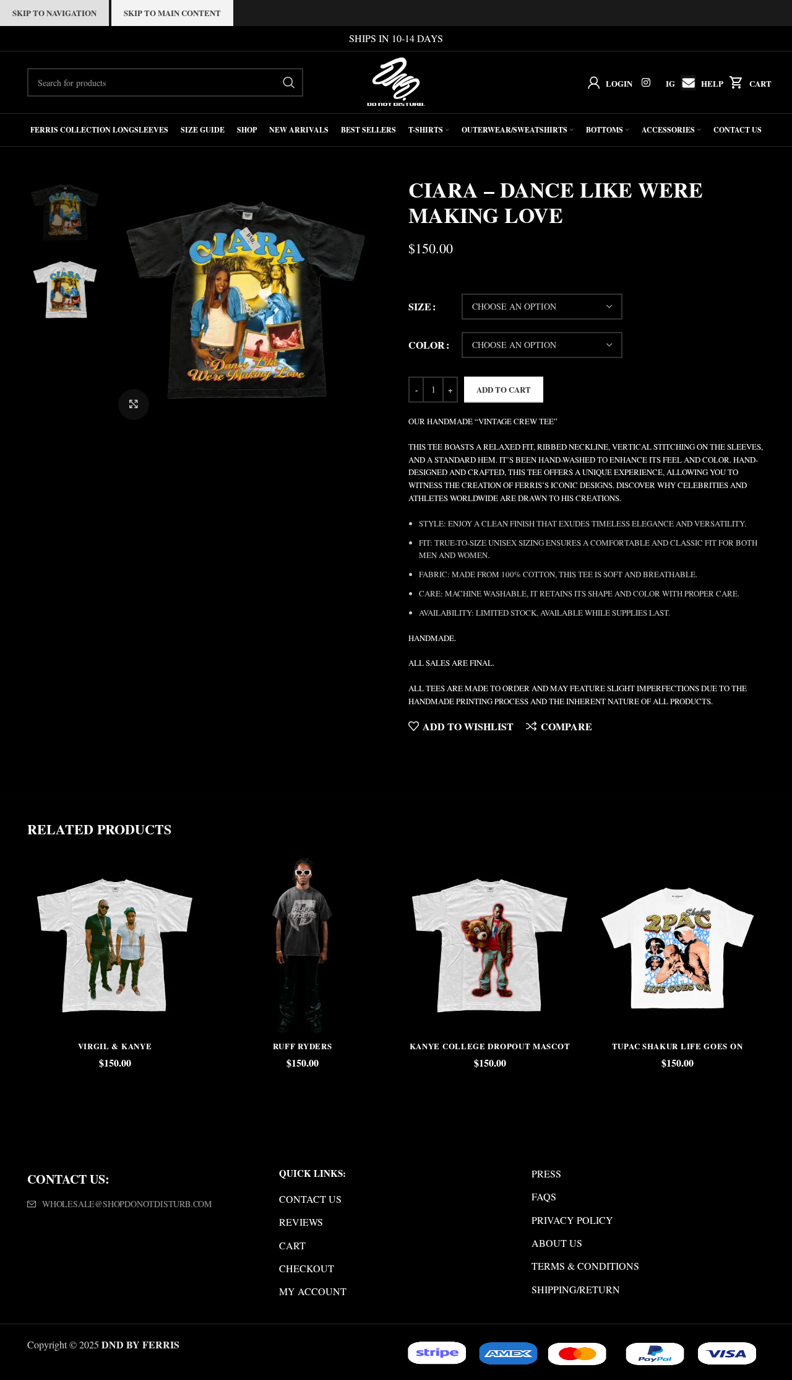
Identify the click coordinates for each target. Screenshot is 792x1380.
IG (670, 83)
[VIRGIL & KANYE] (114, 945)
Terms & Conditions (585, 1265)
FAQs (544, 1196)
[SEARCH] (289, 82)
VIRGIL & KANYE (115, 1046)
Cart (760, 83)
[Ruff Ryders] (302, 945)
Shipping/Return (576, 1289)
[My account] (591, 82)
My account (312, 1291)
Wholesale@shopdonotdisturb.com (127, 1204)
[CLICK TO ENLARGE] (133, 404)
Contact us (310, 1198)
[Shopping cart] (733, 82)
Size (419, 306)
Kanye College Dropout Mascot (490, 1046)
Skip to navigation (54, 13)
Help (712, 83)
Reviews (301, 1221)
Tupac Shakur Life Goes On (677, 1046)
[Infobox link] (685, 83)
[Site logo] (396, 80)
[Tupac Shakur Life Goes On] (677, 945)
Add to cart (503, 389)
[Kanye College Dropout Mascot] (489, 945)
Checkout (306, 1268)
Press (546, 1173)
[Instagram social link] (646, 82)
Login (619, 83)
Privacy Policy (572, 1219)
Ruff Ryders (302, 1046)
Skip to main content (172, 13)
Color (426, 345)
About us (557, 1242)
